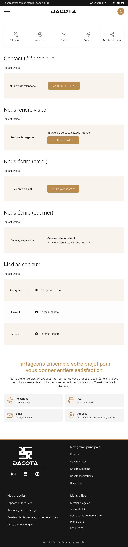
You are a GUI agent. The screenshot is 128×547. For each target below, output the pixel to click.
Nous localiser (65, 140)
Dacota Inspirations (81, 475)
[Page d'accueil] (63, 11)
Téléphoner (16, 40)
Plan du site (77, 521)
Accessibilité (98, 3)
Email (64, 40)
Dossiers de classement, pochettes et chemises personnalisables (34, 517)
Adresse (40, 40)
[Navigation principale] (7, 11)
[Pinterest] (122, 3)
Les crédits (76, 528)
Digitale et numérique (20, 524)
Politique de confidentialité (86, 515)
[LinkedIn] (118, 3)
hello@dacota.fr (65, 188)
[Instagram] (114, 3)
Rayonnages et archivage (22, 510)
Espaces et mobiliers (19, 503)
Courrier (88, 40)
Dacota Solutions (80, 468)
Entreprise (76, 454)
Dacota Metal (78, 461)
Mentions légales (80, 503)
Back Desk (76, 483)
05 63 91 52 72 (66, 85)
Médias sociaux (112, 40)
